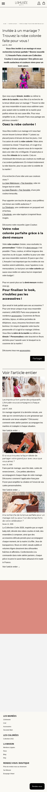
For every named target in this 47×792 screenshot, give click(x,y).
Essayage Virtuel (8, 774)
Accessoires (7, 726)
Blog (4, 754)
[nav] (3, 2)
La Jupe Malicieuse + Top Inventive (17, 183)
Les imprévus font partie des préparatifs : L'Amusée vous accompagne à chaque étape (21, 403)
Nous (5, 751)
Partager (37, 358)
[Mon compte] (38, 3)
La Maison (8, 744)
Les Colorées (11, 735)
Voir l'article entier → (11, 430)
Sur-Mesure (7, 770)
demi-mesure (32, 248)
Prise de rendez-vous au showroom (15, 767)
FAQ (4, 758)
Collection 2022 (8, 739)
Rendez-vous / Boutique (16, 763)
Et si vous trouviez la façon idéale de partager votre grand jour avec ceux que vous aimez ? (22, 458)
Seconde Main (8, 730)
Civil (4, 723)
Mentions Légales (9, 747)
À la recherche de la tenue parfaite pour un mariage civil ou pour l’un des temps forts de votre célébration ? (23, 518)
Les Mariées (10, 716)
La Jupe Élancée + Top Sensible (16, 190)
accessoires (16, 316)
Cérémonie (7, 719)
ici (8, 286)
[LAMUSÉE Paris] (21, 2)
